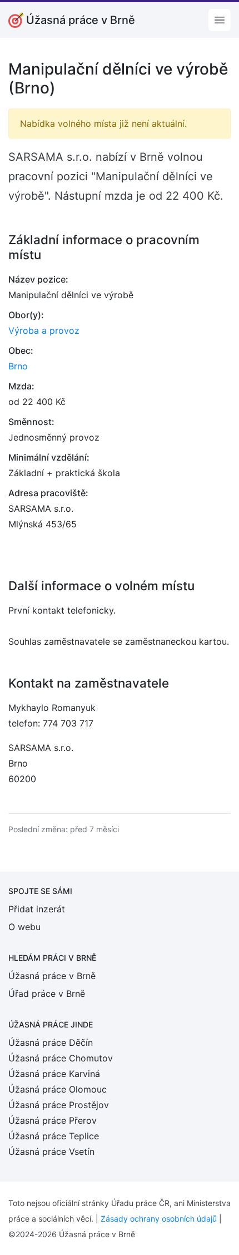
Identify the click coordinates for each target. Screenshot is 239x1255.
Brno (18, 366)
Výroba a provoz (43, 330)
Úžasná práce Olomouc (57, 1089)
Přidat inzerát (36, 909)
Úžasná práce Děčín (50, 1042)
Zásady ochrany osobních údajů (159, 1218)
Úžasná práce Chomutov (60, 1058)
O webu (24, 926)
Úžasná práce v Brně (52, 975)
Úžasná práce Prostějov (58, 1104)
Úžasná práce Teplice (53, 1136)
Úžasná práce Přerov (52, 1120)
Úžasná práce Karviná (54, 1073)
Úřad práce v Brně (46, 993)
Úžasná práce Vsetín (51, 1151)
